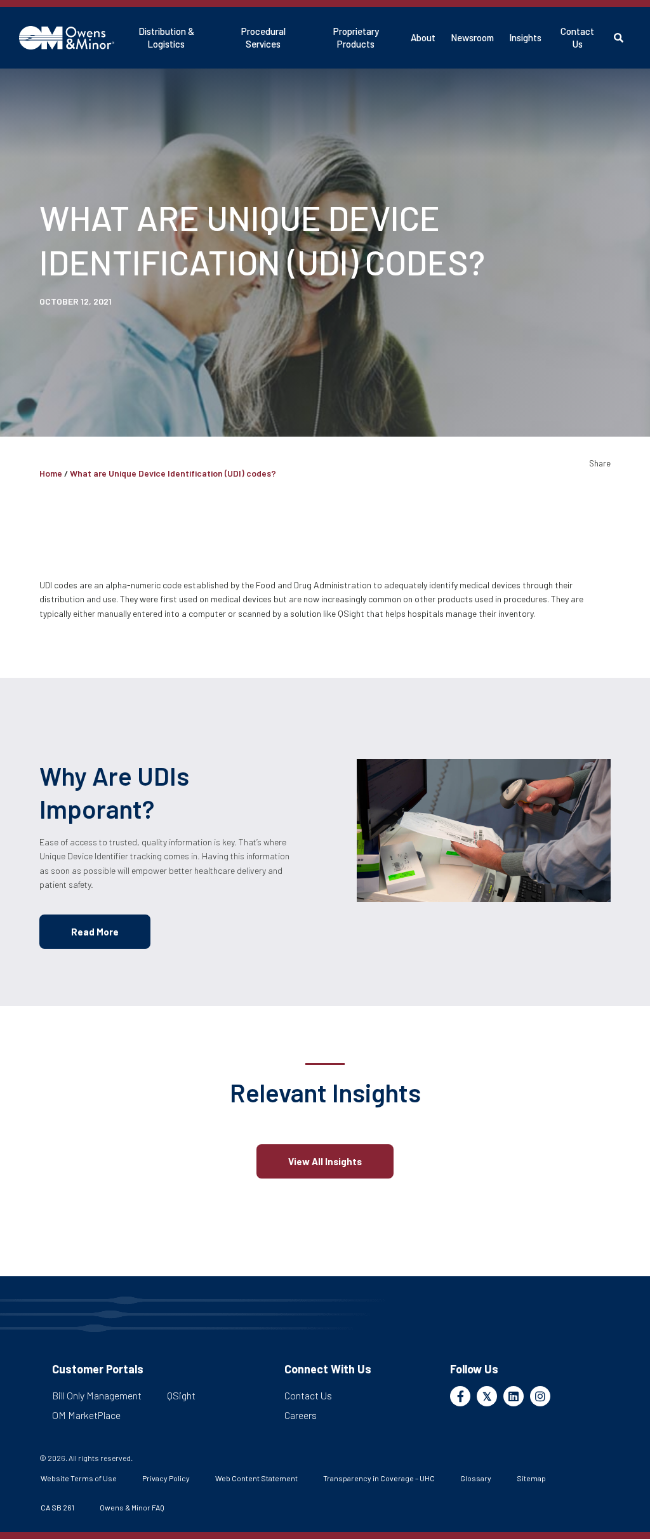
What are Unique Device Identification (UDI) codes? (173, 473)
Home (50, 473)
